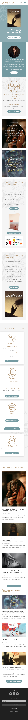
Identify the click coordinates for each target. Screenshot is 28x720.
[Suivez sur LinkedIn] (17, 693)
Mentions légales (14, 711)
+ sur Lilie (14, 73)
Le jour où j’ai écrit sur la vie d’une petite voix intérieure (12, 571)
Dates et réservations (14, 37)
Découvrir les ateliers (14, 111)
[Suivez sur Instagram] (14, 693)
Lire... (14, 144)
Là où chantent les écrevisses (14, 156)
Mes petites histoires (12, 512)
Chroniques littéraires (12, 612)
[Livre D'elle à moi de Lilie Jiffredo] (14, 230)
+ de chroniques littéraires (14, 681)
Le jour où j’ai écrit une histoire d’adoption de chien (14, 127)
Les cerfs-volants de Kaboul (12, 668)
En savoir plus (14, 208)
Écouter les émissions (12, 396)
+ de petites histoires (14, 586)
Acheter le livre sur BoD (14, 233)
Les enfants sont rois (9, 639)
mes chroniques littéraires (12, 429)
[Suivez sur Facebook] (10, 693)
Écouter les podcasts (12, 453)
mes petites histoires (11, 420)
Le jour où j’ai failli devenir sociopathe (11, 539)
